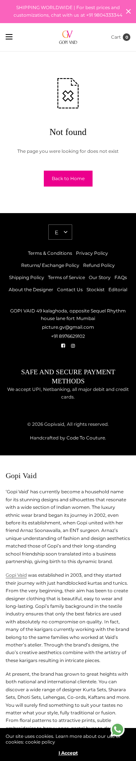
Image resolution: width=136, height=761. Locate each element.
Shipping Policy (26, 277)
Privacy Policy (92, 253)
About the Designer (31, 289)
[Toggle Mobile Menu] (14, 37)
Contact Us (70, 289)
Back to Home (68, 178)
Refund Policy (99, 265)
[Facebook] (63, 346)
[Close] (128, 11)
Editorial (117, 289)
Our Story (100, 277)
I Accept (68, 753)
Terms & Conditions (50, 253)
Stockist (96, 289)
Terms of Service (66, 277)
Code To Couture (85, 438)
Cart (116, 37)
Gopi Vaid (16, 575)
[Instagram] (73, 346)
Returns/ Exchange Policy (50, 265)
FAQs (120, 277)
